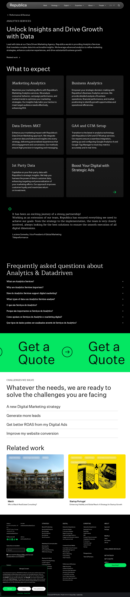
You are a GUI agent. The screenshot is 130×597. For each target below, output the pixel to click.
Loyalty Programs (46, 562)
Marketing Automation (68, 580)
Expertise (78, 5)
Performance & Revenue (19, 15)
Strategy (54, 5)
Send (30, 550)
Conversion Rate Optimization (69, 570)
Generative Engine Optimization (70, 578)
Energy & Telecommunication (90, 537)
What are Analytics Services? (20, 281)
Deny (24, 589)
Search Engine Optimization (69, 576)
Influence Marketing (67, 553)
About (90, 5)
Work (45, 5)
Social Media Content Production (70, 548)
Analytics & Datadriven (68, 568)
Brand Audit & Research (47, 529)
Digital (66, 5)
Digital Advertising (67, 566)
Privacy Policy (27, 593)
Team (106, 538)
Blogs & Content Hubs (67, 533)
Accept (10, 589)
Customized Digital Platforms (69, 535)
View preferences (39, 589)
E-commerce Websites (68, 531)
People (101, 5)
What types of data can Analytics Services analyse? (31, 299)
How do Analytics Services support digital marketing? (32, 293)
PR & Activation (66, 551)
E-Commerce (86, 541)
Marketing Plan (45, 546)
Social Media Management (69, 550)
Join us (106, 542)
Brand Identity (45, 535)
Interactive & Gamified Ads (69, 572)
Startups (85, 547)
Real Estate (86, 531)
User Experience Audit (68, 539)
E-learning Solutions (46, 564)
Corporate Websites (67, 529)
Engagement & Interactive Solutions (71, 537)
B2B (84, 535)
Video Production (66, 557)
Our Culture (107, 540)
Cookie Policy (20, 593)
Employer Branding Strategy (48, 560)
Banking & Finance (87, 529)
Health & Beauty (87, 533)
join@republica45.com (26, 538)
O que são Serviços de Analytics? (22, 305)
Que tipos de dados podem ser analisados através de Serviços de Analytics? (41, 322)
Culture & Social (87, 545)
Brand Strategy (45, 531)
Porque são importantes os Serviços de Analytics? (30, 310)
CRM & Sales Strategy (47, 551)
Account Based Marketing (48, 550)
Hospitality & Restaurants (89, 539)
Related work (12, 57)
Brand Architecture (46, 533)
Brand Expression (46, 537)
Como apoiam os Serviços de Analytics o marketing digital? (34, 316)
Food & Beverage (87, 543)
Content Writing (66, 555)
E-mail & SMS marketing (68, 574)
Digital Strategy (45, 548)
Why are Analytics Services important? (25, 287)
